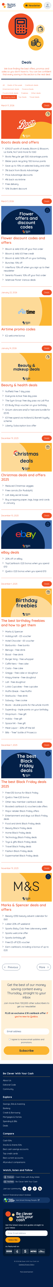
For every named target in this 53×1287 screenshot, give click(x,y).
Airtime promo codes (18, 329)
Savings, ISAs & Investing (14, 1104)
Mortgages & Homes (12, 1117)
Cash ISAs (7, 1140)
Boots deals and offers (20, 142)
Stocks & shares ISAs (12, 1145)
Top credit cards (10, 1153)
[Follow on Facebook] (35, 1189)
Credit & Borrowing (11, 1112)
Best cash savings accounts (15, 1149)
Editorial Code (9, 1085)
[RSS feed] (40, 1189)
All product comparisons (14, 1162)
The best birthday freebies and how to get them (23, 622)
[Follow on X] (24, 1189)
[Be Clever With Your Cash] (9, 5)
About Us (7, 1080)
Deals (5, 1125)
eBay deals (10, 552)
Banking (6, 1108)
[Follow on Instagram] (30, 1189)
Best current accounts (13, 1158)
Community (8, 1089)
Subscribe (12, 1240)
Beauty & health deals (19, 385)
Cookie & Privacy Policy (26, 1264)
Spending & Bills (10, 1121)
